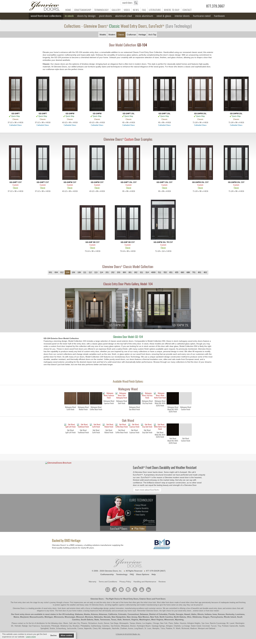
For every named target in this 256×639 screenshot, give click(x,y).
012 (61, 272)
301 (130, 272)
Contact (187, 10)
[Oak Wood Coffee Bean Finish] (121, 437)
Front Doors (160, 599)
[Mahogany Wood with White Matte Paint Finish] (160, 395)
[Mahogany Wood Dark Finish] (121, 408)
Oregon (206, 617)
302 (135, 272)
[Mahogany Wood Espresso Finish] (109, 408)
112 (90, 272)
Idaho (193, 614)
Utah (119, 619)
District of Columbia (158, 614)
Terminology (101, 10)
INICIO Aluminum (144, 16)
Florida (171, 614)
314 (147, 272)
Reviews (162, 582)
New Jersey (132, 617)
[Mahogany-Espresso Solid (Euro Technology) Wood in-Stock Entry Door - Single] (42, 94)
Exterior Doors (145, 599)
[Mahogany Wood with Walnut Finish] (83, 398)
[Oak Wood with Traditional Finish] (83, 426)
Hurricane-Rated (202, 16)
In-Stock (69, 16)
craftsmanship (130, 605)
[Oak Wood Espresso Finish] (134, 437)
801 (199, 272)
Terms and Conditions (108, 582)
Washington (144, 619)
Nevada (107, 617)
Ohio (189, 617)
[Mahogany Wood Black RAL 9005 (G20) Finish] (173, 414)
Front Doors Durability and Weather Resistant (165, 467)
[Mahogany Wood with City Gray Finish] (147, 395)
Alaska (87, 614)
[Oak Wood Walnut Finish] (109, 437)
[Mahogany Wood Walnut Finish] (83, 414)
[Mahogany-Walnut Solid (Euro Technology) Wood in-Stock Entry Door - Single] (15, 94)
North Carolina (166, 617)
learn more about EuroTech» (147, 490)
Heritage (142, 34)
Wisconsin (169, 619)
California (112, 614)
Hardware (219, 16)
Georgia (179, 614)
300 (124, 272)
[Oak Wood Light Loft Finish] (70, 437)
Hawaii (187, 614)
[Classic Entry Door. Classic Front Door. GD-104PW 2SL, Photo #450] (159, 309)
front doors (170, 602)
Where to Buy (171, 10)
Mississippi (70, 617)
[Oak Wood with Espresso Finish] (134, 426)
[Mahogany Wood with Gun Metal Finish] (134, 398)
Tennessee (105, 619)
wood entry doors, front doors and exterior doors (61, 608)
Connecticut (133, 614)
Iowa (215, 614)
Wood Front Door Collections (46, 16)
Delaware (144, 614)
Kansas (221, 614)
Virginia (134, 619)
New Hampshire (119, 617)
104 (67, 272)
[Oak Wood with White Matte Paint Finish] (160, 427)
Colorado (122, 614)
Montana (89, 617)
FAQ (144, 10)
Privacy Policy (125, 582)
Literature (155, 10)
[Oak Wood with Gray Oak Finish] (147, 426)
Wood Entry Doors (130, 599)
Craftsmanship (82, 10)
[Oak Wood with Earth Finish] (96, 426)
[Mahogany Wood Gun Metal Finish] (134, 414)
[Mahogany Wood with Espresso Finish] (109, 395)
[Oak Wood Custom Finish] (185, 445)
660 (182, 272)
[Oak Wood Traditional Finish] (83, 437)
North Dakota (180, 617)
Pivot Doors (105, 16)
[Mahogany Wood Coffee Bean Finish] (96, 414)
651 (171, 272)
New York (154, 617)
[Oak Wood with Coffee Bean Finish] (121, 426)
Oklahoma (197, 617)
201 (107, 272)
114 (101, 272)
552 (165, 272)
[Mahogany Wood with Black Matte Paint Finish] (173, 398)
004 (56, 272)
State (96, 619)
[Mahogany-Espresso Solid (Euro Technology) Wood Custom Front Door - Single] (42, 162)
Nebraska (98, 617)
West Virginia (157, 619)
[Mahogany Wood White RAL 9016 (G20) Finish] (160, 408)
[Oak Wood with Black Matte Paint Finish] (173, 430)
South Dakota (87, 619)
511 (159, 272)
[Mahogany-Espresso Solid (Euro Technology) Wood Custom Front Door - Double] (127, 222)
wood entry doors (216, 608)
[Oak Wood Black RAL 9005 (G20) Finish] (173, 445)
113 (95, 272)
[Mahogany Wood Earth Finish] (70, 414)
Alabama (79, 614)
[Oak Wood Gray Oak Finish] (147, 437)
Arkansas (103, 614)
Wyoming (179, 619)
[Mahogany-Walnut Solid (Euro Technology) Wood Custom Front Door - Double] (92, 222)
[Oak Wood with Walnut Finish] (109, 426)
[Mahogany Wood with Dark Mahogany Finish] (121, 395)
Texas (113, 619)
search (129, 3)
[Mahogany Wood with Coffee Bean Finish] (96, 398)
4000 (153, 272)
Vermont (126, 619)
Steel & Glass (164, 16)
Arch (152, 34)
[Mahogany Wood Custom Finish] (185, 414)
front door (62, 611)
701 (193, 272)
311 (141, 272)
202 (112, 272)
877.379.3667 (215, 6)
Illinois (200, 614)
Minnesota (59, 617)
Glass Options (142, 574)
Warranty (92, 582)
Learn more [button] (31, 637)
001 (50, 272)
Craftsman (131, 34)
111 (84, 272)
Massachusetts (36, 617)
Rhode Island (230, 617)
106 (73, 272)
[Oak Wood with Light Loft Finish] (70, 426)
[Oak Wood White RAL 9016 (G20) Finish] (160, 439)
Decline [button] (53, 635)
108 (79, 272)
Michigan (49, 617)
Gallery (116, 10)
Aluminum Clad (123, 16)
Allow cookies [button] (66, 635)
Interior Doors (182, 16)
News (136, 10)
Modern (112, 34)
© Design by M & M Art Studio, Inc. (128, 634)
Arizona (94, 614)
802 (205, 272)
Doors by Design (86, 16)
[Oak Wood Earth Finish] (96, 437)
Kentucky (230, 614)
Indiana (208, 614)
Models (103, 34)
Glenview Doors (97, 599)
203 (118, 272)
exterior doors (231, 608)
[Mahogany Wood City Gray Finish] (147, 408)
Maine (16, 617)
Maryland (24, 617)
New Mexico (143, 617)
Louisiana (239, 614)
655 (176, 272)
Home (68, 10)
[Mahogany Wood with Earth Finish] (70, 398)
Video (127, 10)
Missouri (80, 617)
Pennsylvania (217, 617)
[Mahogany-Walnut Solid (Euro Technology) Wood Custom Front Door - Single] (15, 162)
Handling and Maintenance (144, 582)
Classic (121, 34)
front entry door (20, 602)
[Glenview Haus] (128, 589)
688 (188, 272)
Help (154, 574)
